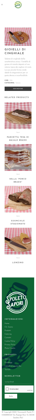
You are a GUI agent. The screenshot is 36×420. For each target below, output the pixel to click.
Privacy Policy (10, 345)
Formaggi (8, 362)
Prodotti (8, 330)
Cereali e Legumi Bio (13, 366)
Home (7, 323)
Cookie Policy (10, 341)
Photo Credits (10, 348)
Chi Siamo (9, 327)
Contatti (8, 338)
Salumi (18, 83)
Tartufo (7, 370)
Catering (8, 334)
